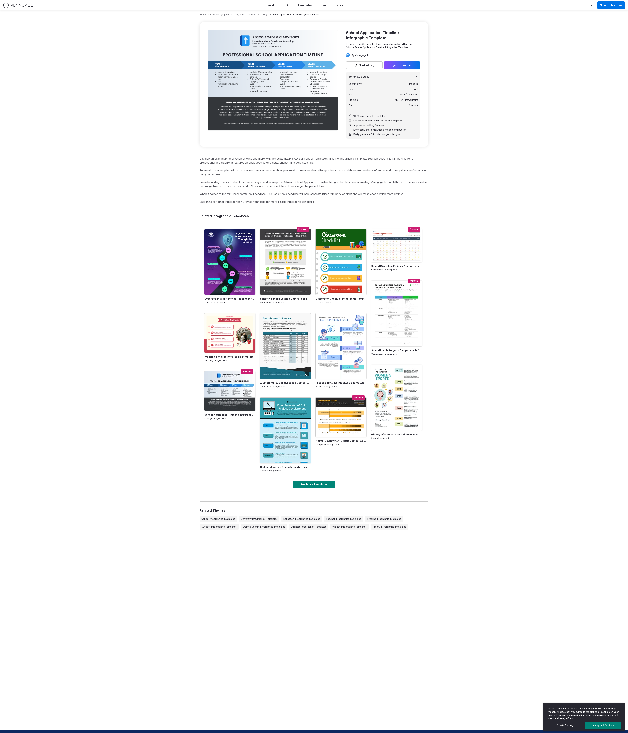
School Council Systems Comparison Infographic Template (285, 298)
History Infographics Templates (389, 526)
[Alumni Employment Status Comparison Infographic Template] (341, 417)
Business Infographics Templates (308, 526)
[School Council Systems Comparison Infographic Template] (285, 262)
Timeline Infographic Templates (384, 518)
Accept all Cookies (603, 725)
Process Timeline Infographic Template (340, 382)
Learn (325, 5)
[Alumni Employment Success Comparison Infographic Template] (285, 346)
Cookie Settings (565, 725)
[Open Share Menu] (416, 55)
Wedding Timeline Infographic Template (228, 356)
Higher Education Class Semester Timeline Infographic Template (285, 467)
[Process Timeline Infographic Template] (341, 346)
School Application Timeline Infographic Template (229, 414)
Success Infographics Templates (219, 526)
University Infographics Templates (259, 518)
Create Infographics (219, 14)
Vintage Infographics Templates (349, 526)
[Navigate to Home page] (18, 5)
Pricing (341, 5)
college (264, 14)
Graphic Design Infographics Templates (264, 526)
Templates (305, 5)
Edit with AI (404, 65)
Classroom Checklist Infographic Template (341, 298)
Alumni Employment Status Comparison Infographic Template (341, 441)
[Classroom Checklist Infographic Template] (341, 262)
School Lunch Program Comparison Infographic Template (396, 350)
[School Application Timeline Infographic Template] (229, 391)
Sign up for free (611, 5)
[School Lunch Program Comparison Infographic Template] (396, 313)
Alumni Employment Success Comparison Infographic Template (285, 382)
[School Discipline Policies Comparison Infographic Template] (396, 245)
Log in (589, 5)
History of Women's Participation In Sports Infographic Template (396, 434)
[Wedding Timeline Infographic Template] (229, 333)
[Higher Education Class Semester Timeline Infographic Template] (285, 430)
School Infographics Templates (218, 518)
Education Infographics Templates (301, 518)
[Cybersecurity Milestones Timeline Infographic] (229, 262)
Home (203, 14)
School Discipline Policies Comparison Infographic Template (396, 266)
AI (288, 5)
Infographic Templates (245, 14)
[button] (364, 65)
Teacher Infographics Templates (343, 518)
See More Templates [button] (314, 484)
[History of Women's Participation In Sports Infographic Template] (396, 398)
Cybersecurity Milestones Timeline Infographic (229, 298)
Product (273, 5)
